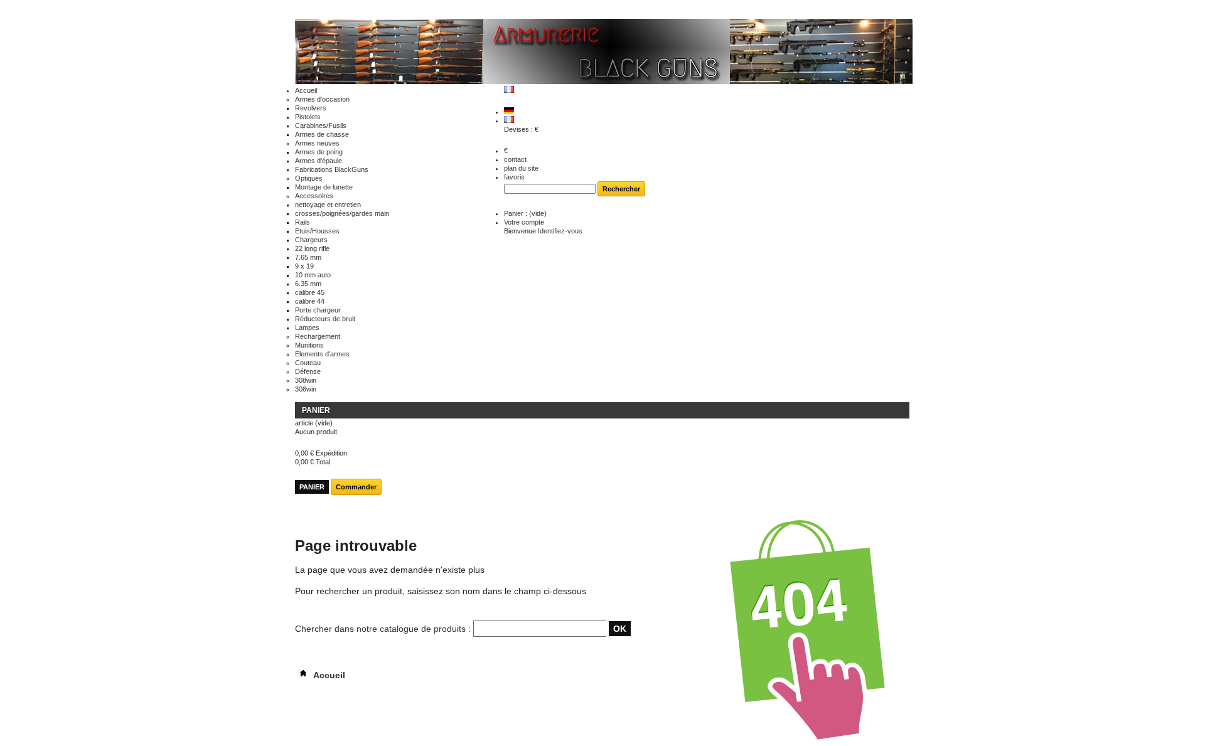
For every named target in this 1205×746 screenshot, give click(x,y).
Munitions (309, 345)
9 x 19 (304, 266)
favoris (514, 177)
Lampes (307, 327)
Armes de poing (319, 152)
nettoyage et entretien (328, 204)
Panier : (525, 213)
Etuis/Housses (317, 231)
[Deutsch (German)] (509, 111)
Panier (316, 410)
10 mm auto (313, 275)
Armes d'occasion (322, 99)
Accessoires (314, 196)
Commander (356, 487)
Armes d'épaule (318, 160)
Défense (308, 371)
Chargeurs (311, 239)
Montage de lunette (324, 187)
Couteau (308, 362)
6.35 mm (308, 283)
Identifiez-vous (560, 231)
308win (305, 380)
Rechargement (317, 336)
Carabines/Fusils (320, 125)
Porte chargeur (318, 310)
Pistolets (308, 116)
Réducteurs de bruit (325, 318)
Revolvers (310, 108)
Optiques (309, 178)
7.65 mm (308, 257)
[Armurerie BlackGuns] (604, 52)
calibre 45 (309, 292)
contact (515, 159)
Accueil (306, 90)
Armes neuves (317, 143)
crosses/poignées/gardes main (342, 213)
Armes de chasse (322, 134)
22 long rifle (312, 248)
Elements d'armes (322, 354)
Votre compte (524, 222)
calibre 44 (309, 301)
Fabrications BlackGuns (331, 169)
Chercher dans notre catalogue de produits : (383, 629)
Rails (302, 222)
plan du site (521, 168)
